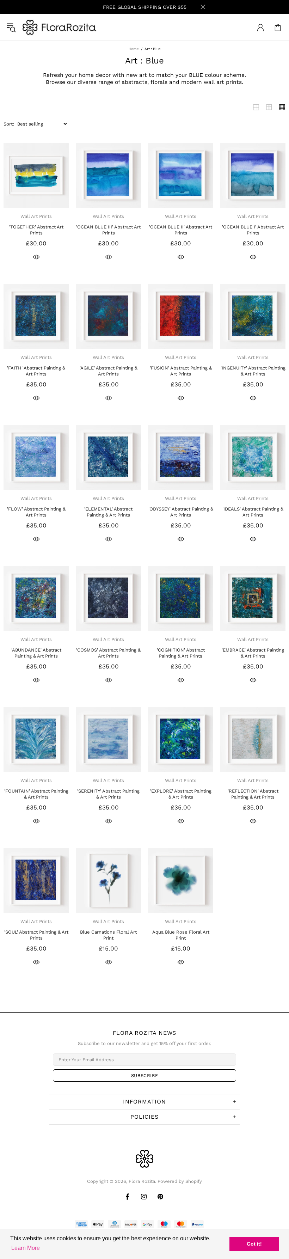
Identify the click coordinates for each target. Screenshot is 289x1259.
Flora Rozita (60, 27)
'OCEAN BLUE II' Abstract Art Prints (180, 230)
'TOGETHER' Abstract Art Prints (36, 230)
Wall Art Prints (36, 216)
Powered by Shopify (180, 1181)
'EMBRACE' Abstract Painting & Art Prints (253, 653)
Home (134, 49)
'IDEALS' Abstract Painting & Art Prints (252, 512)
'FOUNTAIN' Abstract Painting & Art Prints (36, 794)
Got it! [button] (254, 1244)
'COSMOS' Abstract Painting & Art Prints (108, 653)
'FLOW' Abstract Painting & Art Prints (36, 512)
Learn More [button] (25, 1248)
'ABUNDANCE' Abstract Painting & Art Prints (36, 653)
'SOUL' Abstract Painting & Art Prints (36, 935)
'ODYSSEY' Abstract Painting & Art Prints (180, 512)
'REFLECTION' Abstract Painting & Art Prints (253, 794)
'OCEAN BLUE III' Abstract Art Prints (108, 230)
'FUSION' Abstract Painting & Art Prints (181, 371)
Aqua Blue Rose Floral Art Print (180, 935)
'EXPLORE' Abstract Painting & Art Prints (180, 794)
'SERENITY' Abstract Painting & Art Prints (108, 794)
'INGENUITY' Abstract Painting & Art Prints (253, 371)
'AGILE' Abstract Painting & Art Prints (108, 371)
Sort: (9, 124)
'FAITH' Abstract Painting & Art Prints (36, 371)
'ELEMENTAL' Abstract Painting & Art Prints (108, 512)
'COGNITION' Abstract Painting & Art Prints (181, 653)
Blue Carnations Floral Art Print (108, 935)
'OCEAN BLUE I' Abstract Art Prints (253, 230)
